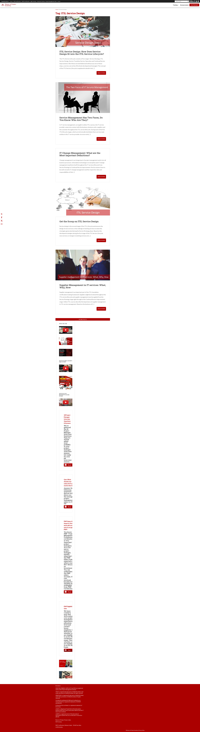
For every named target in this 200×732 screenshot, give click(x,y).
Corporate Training (41, 1)
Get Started (194, 5)
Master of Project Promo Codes (63, 720)
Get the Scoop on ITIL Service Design (79, 221)
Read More (101, 73)
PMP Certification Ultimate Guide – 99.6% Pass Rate (68, 725)
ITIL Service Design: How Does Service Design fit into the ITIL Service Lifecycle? (81, 52)
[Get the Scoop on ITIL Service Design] (82, 201)
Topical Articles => (5, 1)
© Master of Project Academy (132, 730)
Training (175, 5)
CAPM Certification (26, 1)
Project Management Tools (51, 1)
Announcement (184, 5)
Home (11, 1)
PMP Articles (58, 721)
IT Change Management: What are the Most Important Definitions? (79, 154)
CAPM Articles (59, 727)
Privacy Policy (142, 730)
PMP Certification (17, 1)
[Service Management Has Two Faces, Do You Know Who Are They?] (82, 97)
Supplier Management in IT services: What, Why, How (82, 286)
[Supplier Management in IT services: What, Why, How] (82, 265)
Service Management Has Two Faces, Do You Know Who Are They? (81, 118)
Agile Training (33, 1)
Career (58, 1)
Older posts (83, 319)
